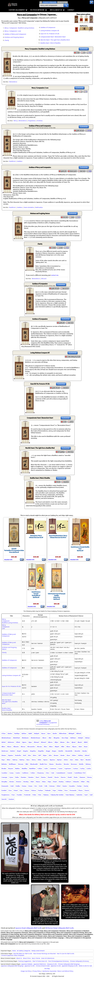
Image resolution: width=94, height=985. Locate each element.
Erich (40, 786)
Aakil (30, 733)
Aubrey (14, 760)
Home (14, 950)
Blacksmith (34, 764)
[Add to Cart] (22, 559)
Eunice (65, 786)
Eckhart (68, 782)
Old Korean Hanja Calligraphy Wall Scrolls (59, 928)
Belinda (4, 764)
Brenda (66, 764)
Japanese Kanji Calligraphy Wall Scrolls (28, 928)
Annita (84, 751)
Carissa (75, 768)
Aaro (48, 733)
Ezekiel (4, 790)
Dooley (61, 782)
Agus (30, 742)
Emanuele (5, 786)
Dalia (17, 777)
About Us (19, 958)
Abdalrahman (6, 738)
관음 (90, 171)
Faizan (27, 790)
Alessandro (31, 746)
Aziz (71, 760)
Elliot (83, 782)
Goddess (19, 161)
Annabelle (68, 751)
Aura (28, 760)
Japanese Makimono (40, 964)
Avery (34, 760)
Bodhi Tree (43, 764)
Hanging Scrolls (52, 964)
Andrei (12, 751)
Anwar (4, 755)
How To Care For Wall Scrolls (65, 953)
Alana (9, 746)
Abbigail (71, 733)
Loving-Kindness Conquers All (50, 30)
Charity (6, 40)
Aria (29, 755)
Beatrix (88, 760)
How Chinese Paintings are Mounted (44, 953)
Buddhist (32, 768)
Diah (32, 782)
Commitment (60, 773)
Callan (40, 768)
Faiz (21, 790)
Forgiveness (31, 121)
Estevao (52, 786)
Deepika (4, 782)
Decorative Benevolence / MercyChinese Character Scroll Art (58, 536)
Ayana (45, 760)
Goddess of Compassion (48, 27)
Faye (54, 790)
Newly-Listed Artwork (38, 950)
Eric (36, 786)
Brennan (74, 764)
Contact (71, 10)
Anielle (60, 751)
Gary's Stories (36, 958)
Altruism (43, 278)
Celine (33, 773)
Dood (55, 782)
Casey (11, 773)
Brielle (81, 764)
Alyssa (74, 746)
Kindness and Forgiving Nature (14, 37)
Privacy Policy (37, 971)
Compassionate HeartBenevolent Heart (8, 694)
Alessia (39, 746)
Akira (3, 746)
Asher (74, 755)
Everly (86, 786)
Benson (20, 764)
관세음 (89, 130)
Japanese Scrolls (30, 966)
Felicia (60, 790)
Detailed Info (8, 559)
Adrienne (11, 742)
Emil (12, 786)
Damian (23, 777)
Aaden (10, 733)
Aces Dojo (65, 738)
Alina (51, 746)
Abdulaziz (25, 738)
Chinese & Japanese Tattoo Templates (12, 955)
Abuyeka (56, 738)
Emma (24, 786)
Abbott (78, 733)
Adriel (4, 742)
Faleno (33, 790)
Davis (75, 777)
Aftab (18, 742)
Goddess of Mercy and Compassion (15, 34)
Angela (25, 751)
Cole (52, 773)
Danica (43, 777)
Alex (45, 746)
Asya (3, 760)
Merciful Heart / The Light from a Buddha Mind (55, 40)
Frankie (19, 795)
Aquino (10, 755)
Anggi (48, 751)
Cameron (53, 768)
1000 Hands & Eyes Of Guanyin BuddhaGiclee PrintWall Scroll (56, 596)
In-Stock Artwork (37, 10)
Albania (16, 746)
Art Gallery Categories (23, 950)
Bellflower (12, 764)
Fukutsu (46, 795)
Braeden (59, 764)
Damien (31, 777)
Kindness (40, 121)
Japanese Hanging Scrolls (70, 966)
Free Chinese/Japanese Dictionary (58, 961)
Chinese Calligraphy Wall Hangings (69, 964)
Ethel (58, 786)
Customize (84, 49)
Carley (82, 768)
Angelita (41, 751)
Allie (62, 746)
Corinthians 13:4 (79, 773)
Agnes (24, 742)
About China (27, 958)
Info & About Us (56, 10)
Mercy (15, 121)
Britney (88, 764)
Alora (68, 746)
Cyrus (11, 777)
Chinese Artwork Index (43, 966)
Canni (60, 768)
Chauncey (40, 773)
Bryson (10, 768)
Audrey (21, 760)
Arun (68, 755)
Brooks (4, 768)
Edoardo (76, 782)
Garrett (4, 799)
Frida (34, 795)
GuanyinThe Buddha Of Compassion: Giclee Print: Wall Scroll (14, 550)
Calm (46, 768)
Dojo (49, 782)
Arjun (45, 755)
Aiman (62, 742)
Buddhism (12, 161)
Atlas (8, 760)
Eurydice (72, 786)
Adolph (80, 738)
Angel (19, 751)
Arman (56, 755)
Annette (77, 751)
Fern (66, 790)
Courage (4, 777)
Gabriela (79, 795)
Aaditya (16, 733)
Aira (68, 742)
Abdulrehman (35, 738)
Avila (39, 760)
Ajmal (73, 742)
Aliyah (57, 746)
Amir (80, 746)
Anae (85, 746)
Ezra (10, 790)
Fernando (73, 790)
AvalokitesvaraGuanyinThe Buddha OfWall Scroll (36, 594)
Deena (89, 777)
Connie (69, 773)
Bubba (17, 768)
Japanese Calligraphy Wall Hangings (12, 966)
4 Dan (4, 733)
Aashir (55, 733)
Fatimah (48, 790)
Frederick (27, 795)
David (70, 777)
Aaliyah (36, 733)
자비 (90, 52)
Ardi (24, 755)
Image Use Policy (26, 971)
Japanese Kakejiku (26, 964)
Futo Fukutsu (70, 795)
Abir (50, 738)
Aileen (50, 742)
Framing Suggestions (24, 961)
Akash (80, 742)
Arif (39, 755)
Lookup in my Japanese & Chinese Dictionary (47, 722)
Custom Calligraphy (17, 10)
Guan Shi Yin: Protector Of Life (50, 34)
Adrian (87, 738)
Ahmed (43, 742)
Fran (13, 795)
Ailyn (56, 742)
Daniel (50, 777)
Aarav (43, 733)
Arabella (18, 755)
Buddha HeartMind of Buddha (7, 709)
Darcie (57, 777)
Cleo (47, 773)
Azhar (66, 760)
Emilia (18, 786)
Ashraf (87, 755)
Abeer (44, 738)
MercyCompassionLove (6, 626)
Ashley (80, 755)
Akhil (85, 742)
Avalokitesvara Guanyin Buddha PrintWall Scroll (80, 549)
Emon (30, 786)
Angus (54, 751)
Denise (11, 782)
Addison (73, 738)
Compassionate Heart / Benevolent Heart (53, 37)
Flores (80, 790)
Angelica (33, 751)
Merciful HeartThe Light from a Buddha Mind (9, 701)
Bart (82, 760)
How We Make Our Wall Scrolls (22, 953)
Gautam (11, 799)
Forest (87, 790)
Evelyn (79, 786)
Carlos (89, 768)
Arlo (50, 755)
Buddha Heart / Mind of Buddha (50, 43)
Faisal (16, 790)
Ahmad (36, 742)
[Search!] (66, 5)
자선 (67, 248)
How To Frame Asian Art (39, 961)
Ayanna (52, 760)
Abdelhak (16, 738)
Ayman (59, 760)
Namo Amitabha (29, 207)
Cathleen (25, 773)
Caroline (4, 773)
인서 (78, 217)
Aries (34, 755)
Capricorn (67, 768)
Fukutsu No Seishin (57, 795)
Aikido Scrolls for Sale (85, 966)
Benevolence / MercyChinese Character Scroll (36, 536)
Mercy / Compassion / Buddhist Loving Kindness (19, 28)
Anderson (5, 751)
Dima (44, 782)
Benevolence (13, 82)
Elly (88, 782)
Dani (37, 777)
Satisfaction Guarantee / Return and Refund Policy (57, 971)
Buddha (24, 768)
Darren (63, 777)
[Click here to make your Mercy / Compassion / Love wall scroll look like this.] (11, 108)
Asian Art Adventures (47, 958)
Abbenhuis (62, 733)
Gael (86, 795)
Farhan (40, 790)
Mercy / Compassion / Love (12, 31)
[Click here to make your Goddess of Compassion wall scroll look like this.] (30, 313)
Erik (46, 786)
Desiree (18, 782)
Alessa (23, 746)
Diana (38, 782)
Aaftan (24, 733)
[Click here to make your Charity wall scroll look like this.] (30, 270)
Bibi (27, 764)
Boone (51, 764)
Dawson (82, 777)
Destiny (25, 782)
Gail (91, 795)
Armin (62, 755)
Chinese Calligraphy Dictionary (79, 961)
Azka (76, 760)
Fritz (39, 795)
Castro (18, 773)
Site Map (47, 968)
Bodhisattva (39, 207)
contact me (54, 275)
